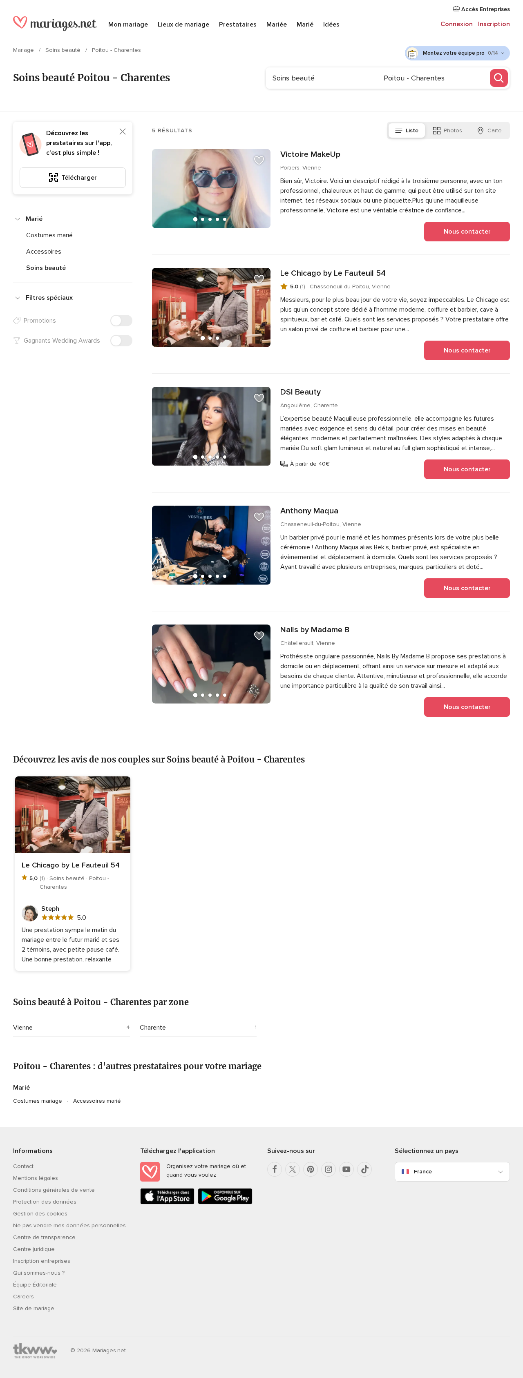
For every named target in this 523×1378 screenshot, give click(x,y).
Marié (305, 24)
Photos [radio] (453, 130)
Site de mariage (33, 1308)
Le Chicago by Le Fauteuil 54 (333, 273)
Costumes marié (49, 235)
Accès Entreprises (485, 9)
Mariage (24, 50)
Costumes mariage (37, 1100)
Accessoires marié (97, 1100)
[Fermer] (122, 131)
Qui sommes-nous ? (39, 1272)
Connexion (456, 24)
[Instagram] (328, 1169)
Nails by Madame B (314, 630)
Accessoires (43, 252)
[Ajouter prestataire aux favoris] (259, 160)
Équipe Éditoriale (35, 1284)
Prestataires (238, 24)
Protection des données (44, 1201)
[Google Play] (225, 1202)
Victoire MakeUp (310, 154)
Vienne (23, 1027)
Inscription (494, 24)
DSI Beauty (300, 392)
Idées (331, 24)
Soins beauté (63, 50)
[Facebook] (274, 1169)
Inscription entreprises (41, 1261)
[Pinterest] (310, 1169)
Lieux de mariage (183, 24)
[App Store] (167, 1202)
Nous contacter (467, 231)
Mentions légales (35, 1178)
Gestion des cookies (40, 1213)
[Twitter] (292, 1169)
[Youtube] (346, 1169)
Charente (153, 1027)
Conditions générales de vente (54, 1189)
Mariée (276, 24)
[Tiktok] (364, 1169)
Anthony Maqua (309, 511)
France (423, 1171)
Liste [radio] (412, 130)
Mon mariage (128, 24)
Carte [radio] (494, 130)
